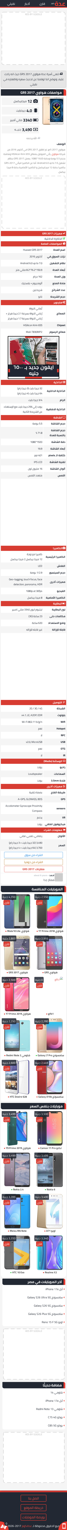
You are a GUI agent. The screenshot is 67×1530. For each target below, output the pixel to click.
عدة (60, 3)
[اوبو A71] (50, 1211)
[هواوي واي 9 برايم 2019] (17, 1128)
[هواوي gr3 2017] (17, 953)
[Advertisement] (33, 38)
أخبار (27, 4)
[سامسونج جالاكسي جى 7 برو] (50, 1035)
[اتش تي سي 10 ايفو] (17, 1252)
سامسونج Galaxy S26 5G (48, 1305)
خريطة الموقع (33, 1508)
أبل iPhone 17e (54, 1289)
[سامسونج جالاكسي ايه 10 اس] (50, 1077)
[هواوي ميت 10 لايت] (17, 911)
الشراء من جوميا (33, 862)
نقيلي (11, 4)
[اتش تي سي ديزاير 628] (17, 1077)
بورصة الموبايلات (33, 1517)
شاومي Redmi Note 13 (49, 1409)
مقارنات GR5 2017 (33, 869)
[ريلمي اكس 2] (50, 1252)
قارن (42, 4)
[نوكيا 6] (50, 1170)
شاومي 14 (56, 1392)
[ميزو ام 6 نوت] (17, 1211)
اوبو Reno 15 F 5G (52, 1322)
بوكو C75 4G (55, 1417)
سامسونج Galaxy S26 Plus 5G (45, 1313)
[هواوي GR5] (50, 953)
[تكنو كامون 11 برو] (50, 1128)
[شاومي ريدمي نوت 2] (17, 1035)
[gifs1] (50, 994)
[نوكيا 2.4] (17, 1170)
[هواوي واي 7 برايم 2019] (17, 994)
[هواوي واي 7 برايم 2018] (50, 911)
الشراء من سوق (33, 855)
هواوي (55, 154)
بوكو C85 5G (55, 1425)
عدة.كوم (27, 1525)
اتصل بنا (33, 1498)
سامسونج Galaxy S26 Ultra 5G (45, 1297)
